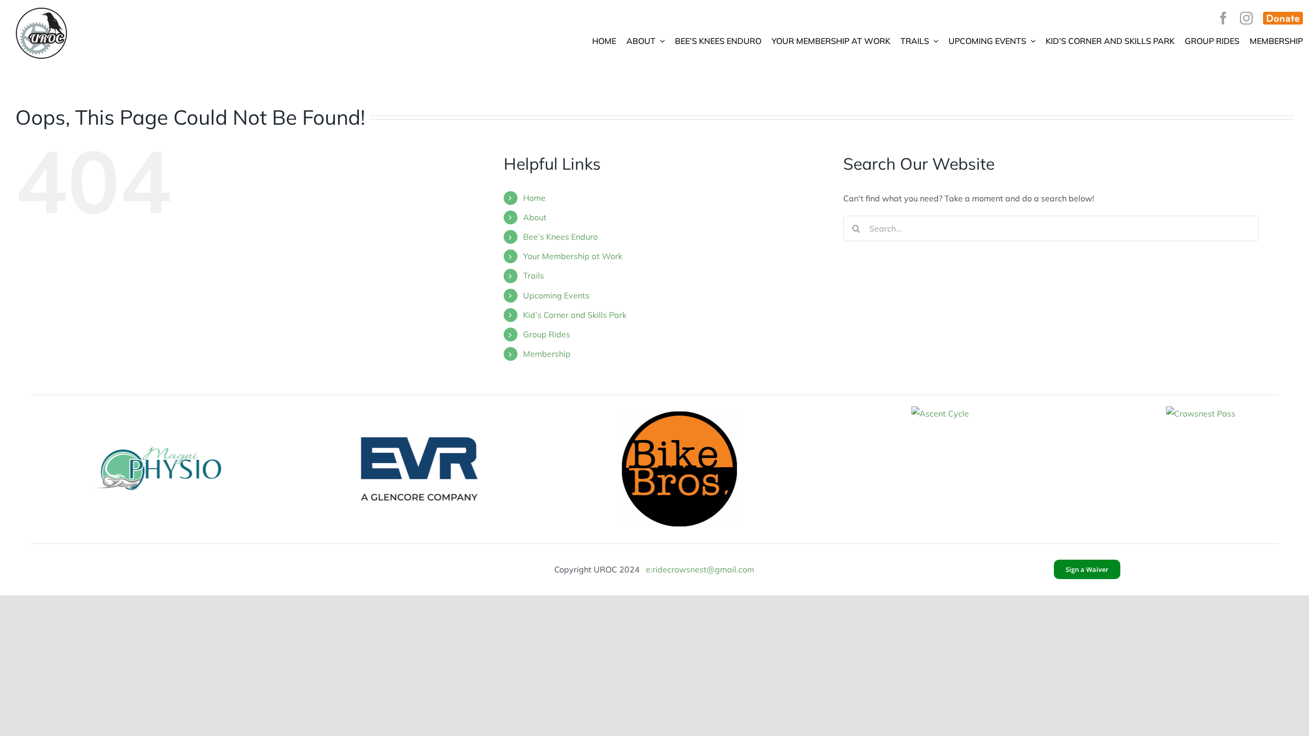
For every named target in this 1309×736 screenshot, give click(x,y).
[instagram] (1246, 18)
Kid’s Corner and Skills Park (574, 315)
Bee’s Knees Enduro (560, 237)
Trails (533, 275)
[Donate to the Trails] (1283, 18)
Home (534, 198)
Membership (547, 354)
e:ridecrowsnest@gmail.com (700, 569)
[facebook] (1223, 18)
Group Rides (546, 334)
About (535, 217)
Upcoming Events (556, 295)
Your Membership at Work (572, 256)
